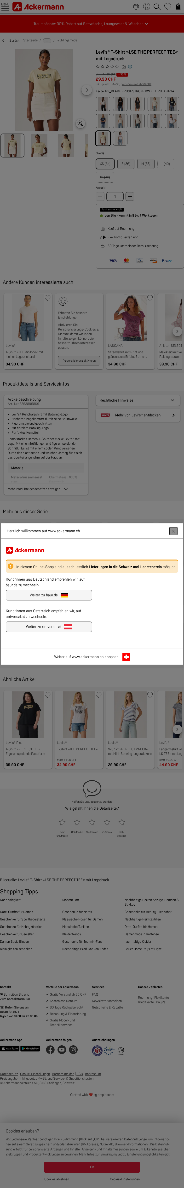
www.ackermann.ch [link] (88, 657)
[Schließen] (173, 531)
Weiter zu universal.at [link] (43, 627)
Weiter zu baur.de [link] (44, 595)
